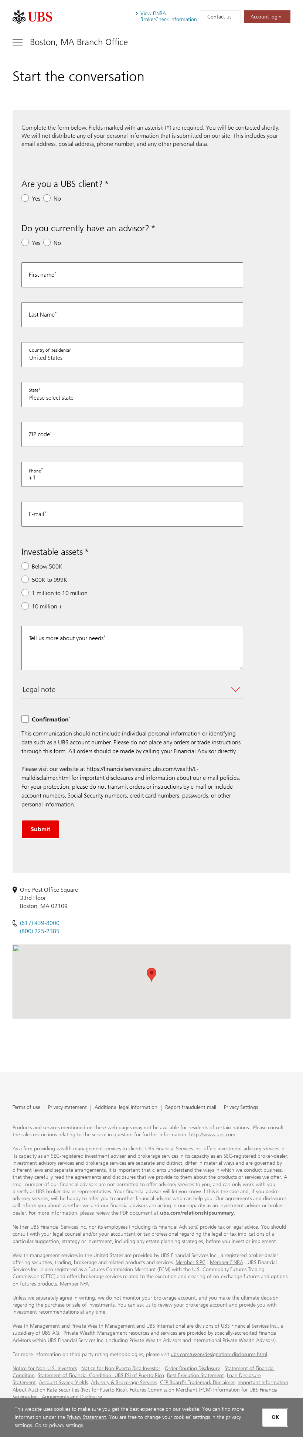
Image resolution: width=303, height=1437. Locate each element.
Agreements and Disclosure (72, 1397)
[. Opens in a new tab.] (32, 17)
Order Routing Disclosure (192, 1368)
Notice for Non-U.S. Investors (45, 1368)
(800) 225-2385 (39, 931)
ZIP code (39, 434)
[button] (151, 974)
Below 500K (47, 566)
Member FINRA (226, 1262)
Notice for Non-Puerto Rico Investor (120, 1368)
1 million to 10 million (60, 593)
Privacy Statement (86, 1417)
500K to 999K (49, 579)
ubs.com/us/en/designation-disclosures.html (219, 1354)
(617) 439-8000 (39, 922)
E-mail (36, 514)
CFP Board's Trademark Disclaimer (197, 1382)
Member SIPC (190, 1262)
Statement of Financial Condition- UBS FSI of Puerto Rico (101, 1375)
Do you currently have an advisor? (85, 228)
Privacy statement (67, 1107)
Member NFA (74, 1284)
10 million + (47, 606)
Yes (36, 198)
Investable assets (52, 551)
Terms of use (26, 1107)
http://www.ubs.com (212, 1134)
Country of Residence (49, 350)
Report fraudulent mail (190, 1107)
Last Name (42, 314)
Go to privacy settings (59, 1425)
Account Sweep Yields (63, 1382)
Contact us (219, 17)
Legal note (39, 689)
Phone (35, 471)
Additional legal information (126, 1107)
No (57, 198)
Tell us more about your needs (66, 638)
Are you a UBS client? (62, 183)
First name (41, 274)
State (33, 390)
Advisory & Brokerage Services (124, 1382)
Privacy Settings (241, 1107)
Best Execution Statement (195, 1375)
